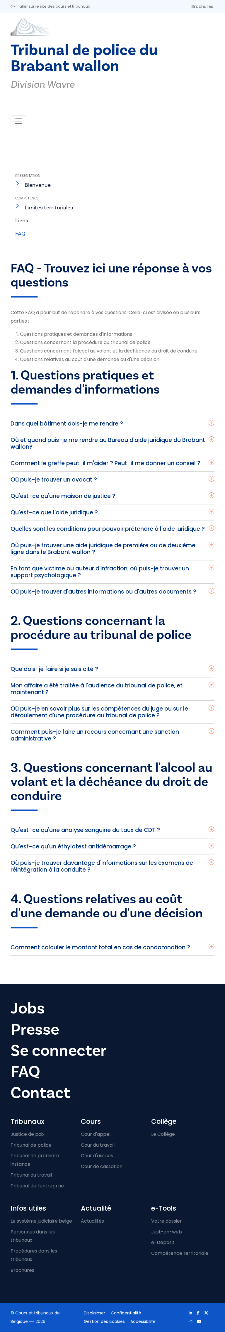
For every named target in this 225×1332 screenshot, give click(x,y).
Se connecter (59, 1050)
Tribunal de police (31, 1145)
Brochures (202, 6)
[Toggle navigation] (19, 121)
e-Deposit (163, 1242)
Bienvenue (38, 185)
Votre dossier (166, 1221)
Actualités (92, 1221)
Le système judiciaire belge (41, 1221)
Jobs (28, 1008)
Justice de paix (28, 1134)
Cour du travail (98, 1145)
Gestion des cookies (104, 1321)
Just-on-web (166, 1231)
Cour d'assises (97, 1155)
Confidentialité (126, 1313)
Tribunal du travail (31, 1175)
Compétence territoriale (179, 1253)
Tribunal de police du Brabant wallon (84, 58)
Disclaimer (94, 1313)
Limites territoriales (49, 207)
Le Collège (163, 1134)
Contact (40, 1092)
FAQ (20, 233)
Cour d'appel (95, 1134)
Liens (21, 220)
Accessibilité (143, 1321)
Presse (35, 1029)
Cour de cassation (101, 1166)
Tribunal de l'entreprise (37, 1185)
